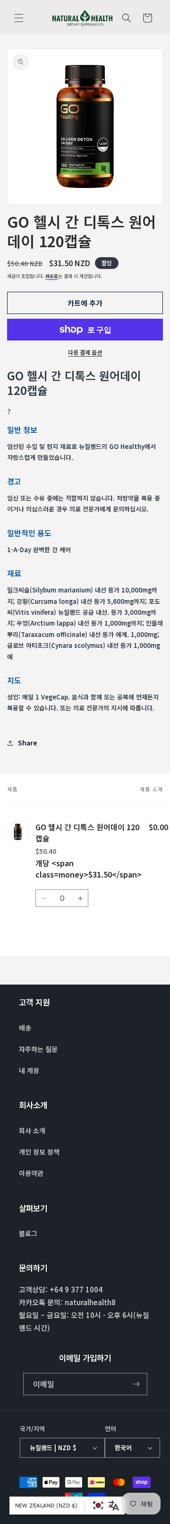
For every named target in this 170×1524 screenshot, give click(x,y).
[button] (18, 18)
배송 (25, 1027)
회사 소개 (32, 1130)
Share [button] (27, 742)
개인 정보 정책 (39, 1151)
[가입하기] (136, 1384)
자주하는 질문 (38, 1049)
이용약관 (31, 1173)
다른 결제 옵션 (85, 352)
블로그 (28, 1233)
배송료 (51, 275)
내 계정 (29, 1070)
